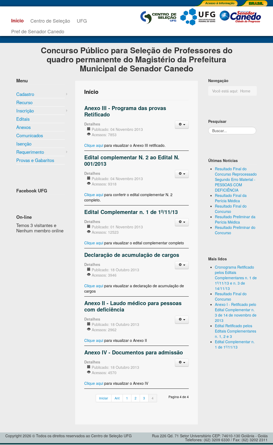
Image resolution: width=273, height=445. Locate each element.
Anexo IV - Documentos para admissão (133, 352)
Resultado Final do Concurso (231, 208)
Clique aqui (93, 145)
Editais (23, 119)
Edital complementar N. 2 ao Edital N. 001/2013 (131, 160)
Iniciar (103, 398)
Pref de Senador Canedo (37, 31)
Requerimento (30, 152)
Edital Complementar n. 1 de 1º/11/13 (131, 212)
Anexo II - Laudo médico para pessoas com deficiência (133, 306)
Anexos (23, 127)
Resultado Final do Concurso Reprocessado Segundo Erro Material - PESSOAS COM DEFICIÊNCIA (236, 179)
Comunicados (29, 135)
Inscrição (25, 110)
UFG (82, 20)
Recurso (24, 102)
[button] (182, 125)
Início (17, 20)
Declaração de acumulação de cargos (131, 254)
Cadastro (25, 94)
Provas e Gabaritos (35, 160)
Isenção (23, 143)
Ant (117, 398)
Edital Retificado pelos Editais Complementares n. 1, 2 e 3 (235, 331)
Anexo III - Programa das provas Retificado (125, 111)
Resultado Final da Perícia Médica (231, 198)
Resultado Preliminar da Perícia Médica (235, 219)
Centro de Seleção (50, 20)
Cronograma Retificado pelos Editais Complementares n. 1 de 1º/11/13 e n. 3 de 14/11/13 (236, 277)
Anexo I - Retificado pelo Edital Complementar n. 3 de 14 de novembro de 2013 (235, 312)
